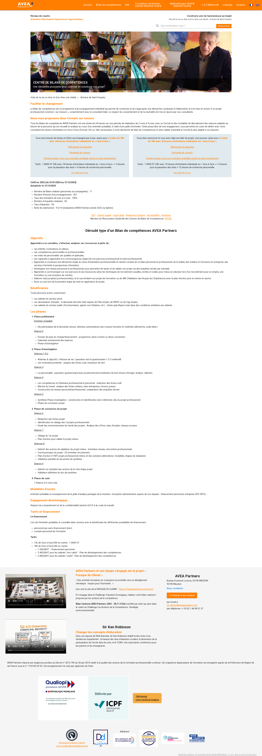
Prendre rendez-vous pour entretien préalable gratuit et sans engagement (80, 158)
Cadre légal (118, 215)
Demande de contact (79, 152)
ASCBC (168, 218)
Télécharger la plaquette (80, 147)
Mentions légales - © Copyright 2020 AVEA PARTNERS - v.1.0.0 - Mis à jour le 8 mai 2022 (217, 755)
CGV (93, 215)
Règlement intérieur (135, 215)
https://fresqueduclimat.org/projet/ (136, 589)
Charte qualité (104, 215)
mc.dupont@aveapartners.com (182, 605)
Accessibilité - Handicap (159, 215)
